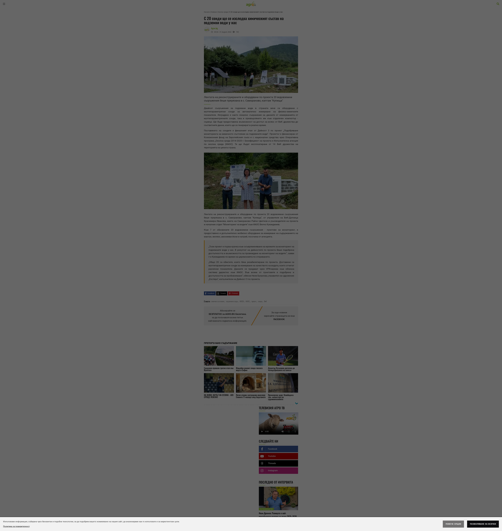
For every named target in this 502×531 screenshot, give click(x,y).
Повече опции (453, 524)
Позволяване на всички (483, 524)
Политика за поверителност (16, 526)
